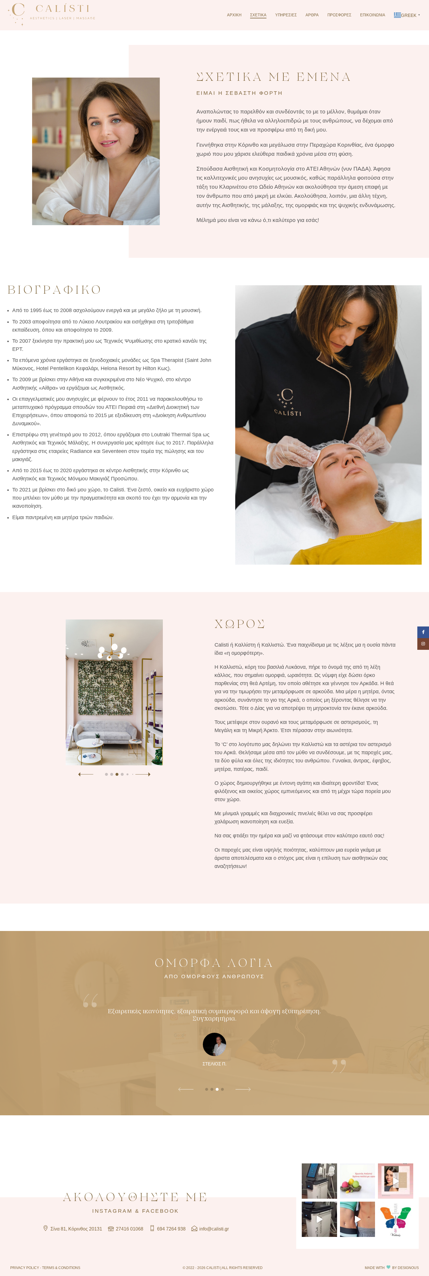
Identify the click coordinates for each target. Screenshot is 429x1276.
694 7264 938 (171, 1228)
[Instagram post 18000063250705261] (395, 1181)
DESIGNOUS (408, 1268)
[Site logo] (51, 14)
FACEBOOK (160, 1211)
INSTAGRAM (112, 1211)
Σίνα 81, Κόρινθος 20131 (75, 1228)
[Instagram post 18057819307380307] (357, 1219)
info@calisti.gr (213, 1228)
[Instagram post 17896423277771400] (395, 1219)
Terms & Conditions (61, 1268)
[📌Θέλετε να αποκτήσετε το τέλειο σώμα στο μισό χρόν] (319, 1181)
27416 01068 (129, 1228)
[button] (85, 775)
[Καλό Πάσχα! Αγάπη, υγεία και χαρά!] (357, 1181)
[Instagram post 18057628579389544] (319, 1219)
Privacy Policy (24, 1268)
